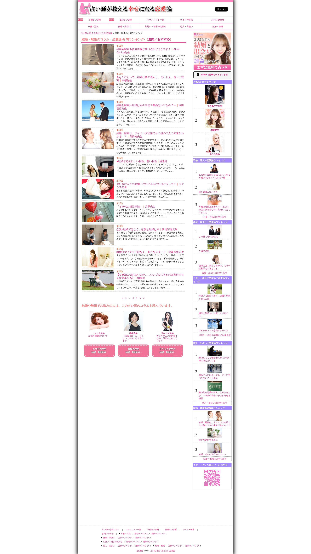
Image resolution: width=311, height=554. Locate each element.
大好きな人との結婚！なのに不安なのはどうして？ (146, 184)
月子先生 (150, 206)
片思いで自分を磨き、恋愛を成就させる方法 (214, 297)
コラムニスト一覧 (155, 19)
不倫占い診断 (94, 19)
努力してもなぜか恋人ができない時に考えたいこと (214, 359)
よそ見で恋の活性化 (208, 236)
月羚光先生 (135, 136)
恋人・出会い (186, 26)
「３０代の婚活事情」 (129, 206)
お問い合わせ (217, 19)
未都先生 (127, 80)
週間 (151, 39)
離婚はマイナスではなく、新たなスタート (141, 252)
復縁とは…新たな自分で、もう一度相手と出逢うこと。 (214, 267)
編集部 (163, 161)
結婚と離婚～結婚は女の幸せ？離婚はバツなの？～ (146, 105)
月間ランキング (141, 533)
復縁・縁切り (124, 26)
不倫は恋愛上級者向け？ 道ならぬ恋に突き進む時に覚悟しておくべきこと (214, 209)
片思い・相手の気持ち (155, 26)
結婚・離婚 (217, 26)
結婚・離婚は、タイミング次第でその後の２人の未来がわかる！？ (214, 424)
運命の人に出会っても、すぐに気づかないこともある (214, 376)
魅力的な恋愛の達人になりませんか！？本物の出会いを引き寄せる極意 (214, 395)
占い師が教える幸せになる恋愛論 (162, 551)
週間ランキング (158, 533)
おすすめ (163, 39)
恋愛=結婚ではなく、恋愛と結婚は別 (137, 229)
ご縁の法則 (204, 251)
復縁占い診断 (126, 19)
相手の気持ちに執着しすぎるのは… (213, 314)
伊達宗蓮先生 (170, 229)
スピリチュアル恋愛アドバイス (213, 330)
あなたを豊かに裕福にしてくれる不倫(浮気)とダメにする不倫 (214, 176)
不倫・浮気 (93, 26)
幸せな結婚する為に (208, 440)
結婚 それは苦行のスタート (212, 454)
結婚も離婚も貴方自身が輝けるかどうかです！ (143, 49)
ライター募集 (186, 19)
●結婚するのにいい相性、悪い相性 (136, 161)
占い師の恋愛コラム (110, 529)
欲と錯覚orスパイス (208, 192)
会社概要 (139, 551)
